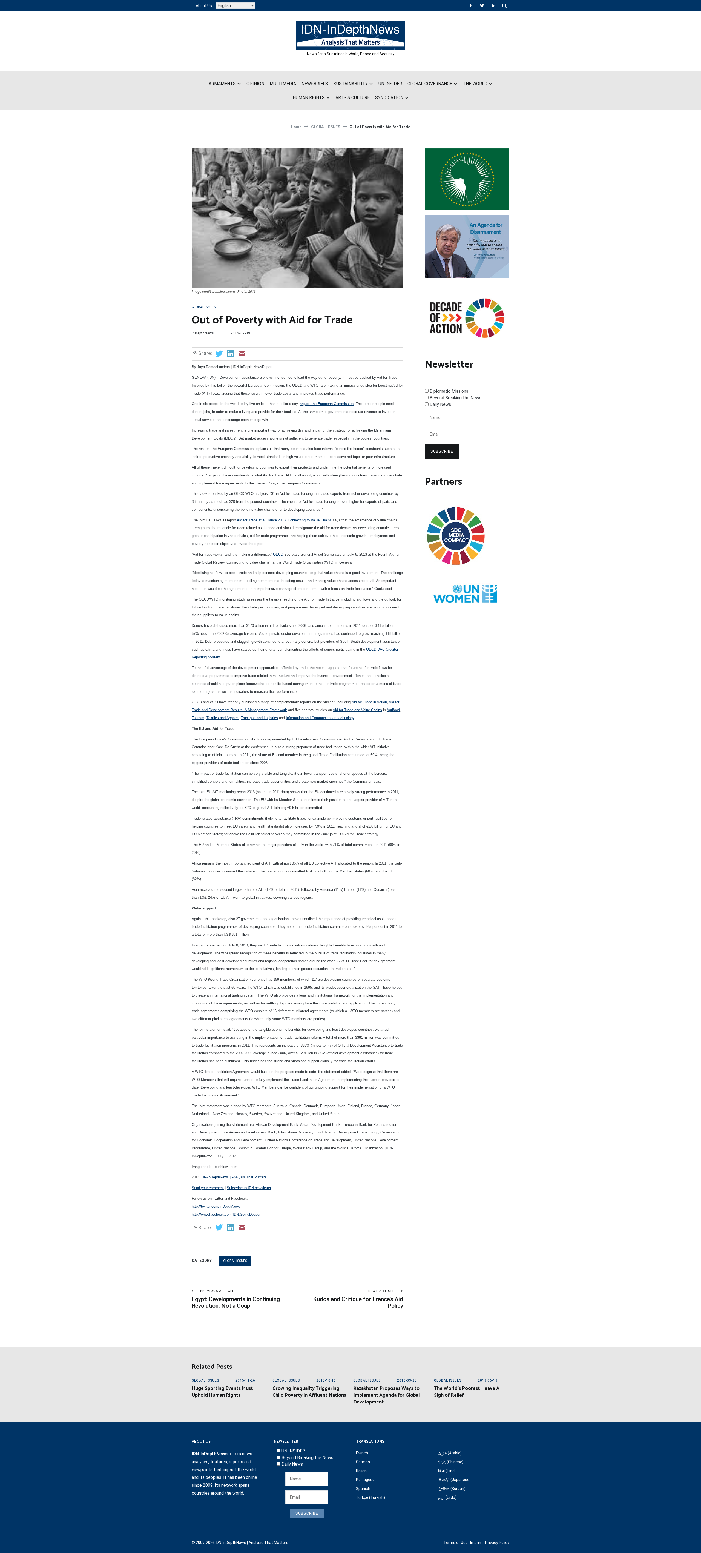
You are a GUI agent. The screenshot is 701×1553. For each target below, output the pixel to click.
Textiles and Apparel (222, 718)
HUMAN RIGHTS (309, 97)
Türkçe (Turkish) (370, 1497)
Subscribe (441, 451)
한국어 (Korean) (452, 1488)
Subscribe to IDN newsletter (249, 1188)
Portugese (365, 1479)
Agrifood (393, 710)
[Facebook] (471, 5)
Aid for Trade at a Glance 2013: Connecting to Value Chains (284, 520)
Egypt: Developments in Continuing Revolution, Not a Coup (236, 1299)
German (363, 1462)
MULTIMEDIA (283, 83)
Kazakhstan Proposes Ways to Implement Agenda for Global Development (386, 1395)
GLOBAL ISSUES (204, 307)
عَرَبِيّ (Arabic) (450, 1453)
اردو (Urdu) (447, 1497)
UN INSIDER (390, 83)
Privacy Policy (497, 1542)
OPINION (255, 83)
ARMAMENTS (222, 83)
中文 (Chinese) (451, 1462)
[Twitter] (482, 5)
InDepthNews (203, 333)
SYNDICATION (389, 97)
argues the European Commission (327, 404)
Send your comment (208, 1188)
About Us (204, 6)
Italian (361, 1471)
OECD (278, 554)
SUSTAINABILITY (351, 83)
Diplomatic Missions (449, 391)
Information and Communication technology (320, 718)
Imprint (476, 1542)
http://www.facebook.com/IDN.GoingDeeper (226, 1214)
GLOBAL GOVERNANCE (429, 83)
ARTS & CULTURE (352, 97)
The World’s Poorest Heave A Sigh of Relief (466, 1391)
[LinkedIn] (493, 5)
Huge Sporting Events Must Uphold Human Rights (222, 1391)
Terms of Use (456, 1542)
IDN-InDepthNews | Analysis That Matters (233, 1177)
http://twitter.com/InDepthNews (216, 1206)
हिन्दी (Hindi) (447, 1471)
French (362, 1453)
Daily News (440, 404)
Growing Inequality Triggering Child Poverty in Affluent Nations (309, 1391)
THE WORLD (475, 83)
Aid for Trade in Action (369, 702)
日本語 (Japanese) (454, 1479)
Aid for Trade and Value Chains (357, 710)
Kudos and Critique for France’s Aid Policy (358, 1299)
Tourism (198, 718)
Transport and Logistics (259, 718)
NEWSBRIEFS (314, 83)
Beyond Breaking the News (455, 397)
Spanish (363, 1488)
